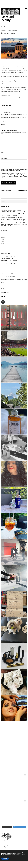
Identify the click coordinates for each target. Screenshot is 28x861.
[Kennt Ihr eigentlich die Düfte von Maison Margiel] (14, 422)
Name (2, 152)
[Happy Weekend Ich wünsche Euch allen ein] (14, 682)
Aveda (5, 210)
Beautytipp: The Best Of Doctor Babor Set (9, 263)
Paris (2, 222)
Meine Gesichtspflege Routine (7, 258)
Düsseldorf (5, 215)
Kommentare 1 (15, 30)
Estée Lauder (9, 215)
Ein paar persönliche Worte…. (6, 191)
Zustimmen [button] (5, 858)
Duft (2, 215)
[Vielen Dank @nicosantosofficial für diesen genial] (14, 317)
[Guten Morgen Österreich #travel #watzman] (14, 396)
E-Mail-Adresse (4, 158)
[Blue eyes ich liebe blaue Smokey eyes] (14, 708)
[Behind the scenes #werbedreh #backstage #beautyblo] (14, 578)
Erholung (14, 97)
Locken (7, 221)
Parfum (25, 221)
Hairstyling (3, 219)
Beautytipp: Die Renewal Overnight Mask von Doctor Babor (13, 256)
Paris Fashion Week (8, 222)
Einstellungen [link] (8, 854)
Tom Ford (6, 225)
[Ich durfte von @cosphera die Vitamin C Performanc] (14, 786)
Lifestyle (2, 245)
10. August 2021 (9, 30)
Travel (3, 26)
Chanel (19, 213)
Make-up (11, 221)
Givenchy (17, 217)
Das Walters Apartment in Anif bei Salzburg (18, 279)
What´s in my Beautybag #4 (22, 191)
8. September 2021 (7, 112)
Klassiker (20, 219)
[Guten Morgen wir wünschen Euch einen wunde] (14, 630)
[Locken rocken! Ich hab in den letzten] (14, 474)
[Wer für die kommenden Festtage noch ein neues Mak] (14, 760)
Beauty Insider (19, 210)
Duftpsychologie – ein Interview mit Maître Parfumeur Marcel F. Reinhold (13, 274)
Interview (15, 219)
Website (2, 164)
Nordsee (22, 97)
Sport (19, 224)
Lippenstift (3, 221)
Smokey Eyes (9, 224)
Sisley (2, 224)
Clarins (24, 214)
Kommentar (4, 136)
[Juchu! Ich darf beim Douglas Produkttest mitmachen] (14, 500)
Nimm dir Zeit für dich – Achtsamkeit (8, 262)
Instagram (9, 219)
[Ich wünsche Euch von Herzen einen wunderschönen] (14, 734)
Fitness (26, 215)
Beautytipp (10, 211)
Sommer (16, 224)
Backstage (9, 210)
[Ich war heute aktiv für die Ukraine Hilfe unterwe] (14, 604)
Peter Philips (16, 222)
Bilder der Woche (6, 214)
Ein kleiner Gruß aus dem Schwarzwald (9, 260)
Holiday (18, 97)
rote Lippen (22, 222)
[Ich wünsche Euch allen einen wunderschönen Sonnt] (14, 526)
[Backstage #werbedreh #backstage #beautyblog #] (14, 552)
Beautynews (4, 211)
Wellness (11, 225)
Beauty (14, 210)
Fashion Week (21, 215)
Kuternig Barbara (4, 279)
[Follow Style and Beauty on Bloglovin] (6, 849)
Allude (2, 210)
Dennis (2, 281)
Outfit (22, 221)
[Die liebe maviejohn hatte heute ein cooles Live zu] (14, 656)
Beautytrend (17, 211)
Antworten (3, 124)
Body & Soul (3, 237)
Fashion (15, 215)
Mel (3, 36)
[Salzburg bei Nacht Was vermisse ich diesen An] (14, 812)
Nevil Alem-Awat (17, 221)
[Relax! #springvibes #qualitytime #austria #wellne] (14, 369)
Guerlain (22, 217)
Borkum (14, 72)
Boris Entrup (12, 214)
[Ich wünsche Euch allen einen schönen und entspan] (14, 343)
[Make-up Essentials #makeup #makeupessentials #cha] (14, 448)
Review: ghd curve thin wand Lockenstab (14, 278)
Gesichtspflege (4, 217)
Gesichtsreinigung (11, 217)
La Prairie (23, 219)
